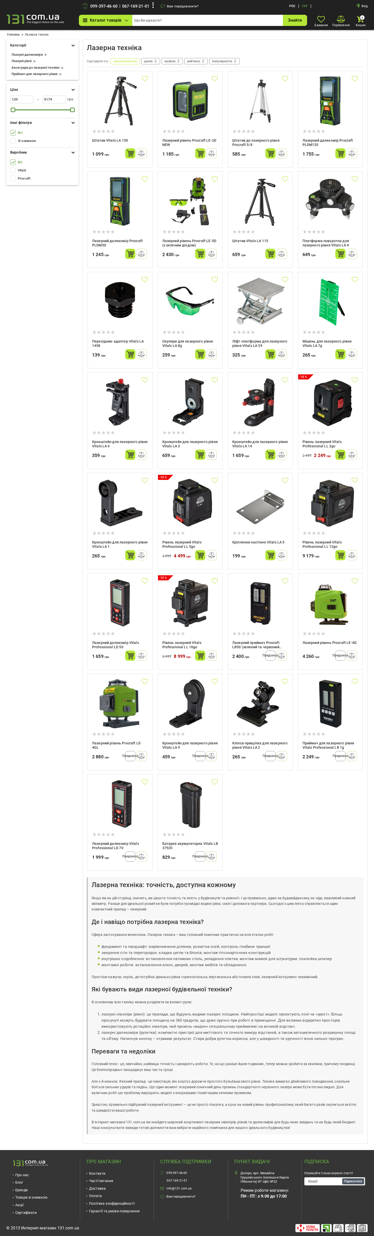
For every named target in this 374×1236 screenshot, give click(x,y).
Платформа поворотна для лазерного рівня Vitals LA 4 (326, 243)
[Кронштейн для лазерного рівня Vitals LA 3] (190, 402)
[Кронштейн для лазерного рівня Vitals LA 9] (190, 703)
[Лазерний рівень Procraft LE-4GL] (120, 703)
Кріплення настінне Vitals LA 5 (258, 542)
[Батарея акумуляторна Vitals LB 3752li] (190, 804)
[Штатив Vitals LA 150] (120, 101)
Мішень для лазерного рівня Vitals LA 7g (327, 343)
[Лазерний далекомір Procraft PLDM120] (330, 101)
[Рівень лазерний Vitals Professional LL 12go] (330, 502)
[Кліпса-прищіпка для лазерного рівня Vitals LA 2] (260, 703)
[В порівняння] (142, 153)
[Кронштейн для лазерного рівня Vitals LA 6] (120, 402)
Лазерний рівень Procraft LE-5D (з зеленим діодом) (189, 243)
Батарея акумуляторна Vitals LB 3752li (190, 846)
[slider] (13, 110)
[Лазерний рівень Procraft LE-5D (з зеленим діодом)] (190, 201)
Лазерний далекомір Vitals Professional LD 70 (115, 846)
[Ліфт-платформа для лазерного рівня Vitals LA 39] (260, 301)
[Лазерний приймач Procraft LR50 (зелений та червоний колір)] (260, 603)
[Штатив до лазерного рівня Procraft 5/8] (260, 101)
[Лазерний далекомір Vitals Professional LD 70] (120, 804)
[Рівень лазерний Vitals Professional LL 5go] (190, 502)
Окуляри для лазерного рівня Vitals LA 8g (187, 343)
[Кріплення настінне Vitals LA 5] (260, 502)
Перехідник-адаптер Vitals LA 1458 (118, 343)
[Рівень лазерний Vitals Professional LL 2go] (330, 402)
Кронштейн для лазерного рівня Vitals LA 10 (260, 444)
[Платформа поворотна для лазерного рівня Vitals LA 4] (330, 201)
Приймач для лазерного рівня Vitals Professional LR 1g (328, 745)
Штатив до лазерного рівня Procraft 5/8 (256, 142)
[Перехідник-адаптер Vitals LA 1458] (120, 301)
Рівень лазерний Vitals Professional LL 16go (182, 645)
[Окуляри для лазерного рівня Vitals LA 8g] (190, 301)
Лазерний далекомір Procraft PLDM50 (117, 243)
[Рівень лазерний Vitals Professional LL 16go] (190, 603)
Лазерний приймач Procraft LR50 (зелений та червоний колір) (256, 646)
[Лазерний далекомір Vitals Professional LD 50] (120, 603)
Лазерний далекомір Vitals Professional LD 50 (115, 645)
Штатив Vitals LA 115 (250, 241)
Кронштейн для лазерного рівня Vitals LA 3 (190, 444)
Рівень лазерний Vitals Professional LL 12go (322, 544)
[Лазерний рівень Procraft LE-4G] (330, 603)
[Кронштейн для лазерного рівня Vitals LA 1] (120, 502)
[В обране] (144, 79)
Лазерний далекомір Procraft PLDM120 (328, 142)
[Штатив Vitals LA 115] (260, 201)
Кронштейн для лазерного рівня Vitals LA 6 (120, 444)
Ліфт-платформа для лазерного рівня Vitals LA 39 (259, 343)
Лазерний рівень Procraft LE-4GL (117, 745)
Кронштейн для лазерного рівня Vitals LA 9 (190, 745)
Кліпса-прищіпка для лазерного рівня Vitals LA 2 (259, 745)
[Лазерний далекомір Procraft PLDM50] (120, 201)
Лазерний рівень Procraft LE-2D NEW (189, 142)
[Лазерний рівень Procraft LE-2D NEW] (190, 101)
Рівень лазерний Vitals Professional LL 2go (322, 444)
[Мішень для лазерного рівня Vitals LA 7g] (330, 301)
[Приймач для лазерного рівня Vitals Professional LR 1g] (330, 703)
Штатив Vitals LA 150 (110, 140)
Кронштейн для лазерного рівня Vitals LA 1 (120, 544)
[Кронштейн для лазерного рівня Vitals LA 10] (260, 402)
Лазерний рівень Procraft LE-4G (330, 643)
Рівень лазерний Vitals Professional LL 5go (182, 544)
